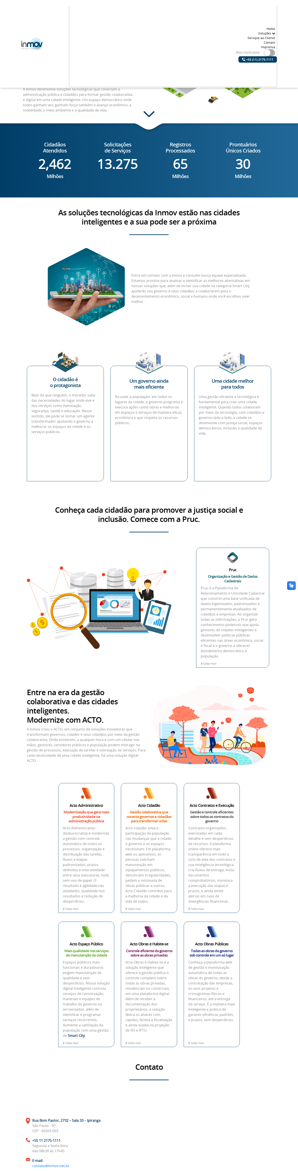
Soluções (265, 33)
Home (271, 29)
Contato (269, 42)
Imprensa (268, 47)
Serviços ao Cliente (261, 38)
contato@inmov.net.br (50, 1165)
